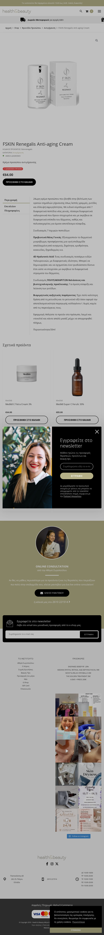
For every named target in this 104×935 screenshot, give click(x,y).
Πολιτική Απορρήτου (72, 496)
